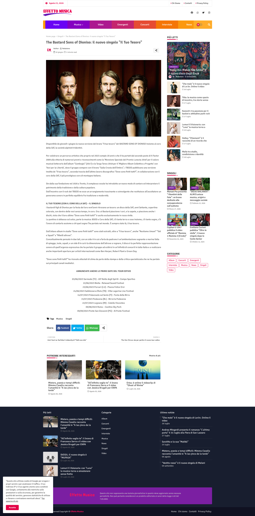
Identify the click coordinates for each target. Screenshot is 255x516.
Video (100, 24)
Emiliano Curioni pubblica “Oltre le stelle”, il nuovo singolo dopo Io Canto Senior (198, 233)
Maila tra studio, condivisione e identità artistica (192, 154)
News (189, 24)
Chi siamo (175, 3)
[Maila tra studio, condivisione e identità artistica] (173, 155)
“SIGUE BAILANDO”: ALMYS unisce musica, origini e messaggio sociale (199, 196)
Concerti (144, 24)
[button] (209, 25)
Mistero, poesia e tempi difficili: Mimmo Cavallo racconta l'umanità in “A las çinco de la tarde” (64, 387)
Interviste (167, 24)
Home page (50, 36)
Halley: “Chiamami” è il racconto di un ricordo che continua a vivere (194, 141)
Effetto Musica (77, 511)
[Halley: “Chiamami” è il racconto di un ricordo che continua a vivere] (173, 141)
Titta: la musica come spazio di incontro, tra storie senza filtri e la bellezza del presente (195, 101)
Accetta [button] (12, 507)
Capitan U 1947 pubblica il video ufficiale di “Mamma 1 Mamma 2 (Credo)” (177, 231)
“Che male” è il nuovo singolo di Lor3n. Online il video (196, 85)
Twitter (79, 328)
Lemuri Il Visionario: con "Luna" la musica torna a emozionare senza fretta (193, 127)
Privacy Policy (202, 3)
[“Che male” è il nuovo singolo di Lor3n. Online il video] (173, 87)
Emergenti (122, 24)
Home (56, 24)
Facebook (65, 328)
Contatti (188, 3)
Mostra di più (154, 356)
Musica (77, 24)
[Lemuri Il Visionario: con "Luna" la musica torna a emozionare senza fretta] (173, 128)
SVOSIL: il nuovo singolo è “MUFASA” (74, 456)
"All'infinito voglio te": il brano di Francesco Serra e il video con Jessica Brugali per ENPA (102, 385)
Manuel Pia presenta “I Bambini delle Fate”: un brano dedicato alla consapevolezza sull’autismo (177, 198)
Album (171, 260)
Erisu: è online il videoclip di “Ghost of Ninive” (141, 384)
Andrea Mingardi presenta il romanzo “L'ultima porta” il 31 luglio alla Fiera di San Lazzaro (186, 431)
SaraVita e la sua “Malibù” (175, 441)
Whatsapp (93, 328)
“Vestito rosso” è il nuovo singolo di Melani (183, 462)
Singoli (60, 36)
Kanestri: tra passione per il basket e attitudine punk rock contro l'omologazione (196, 114)
